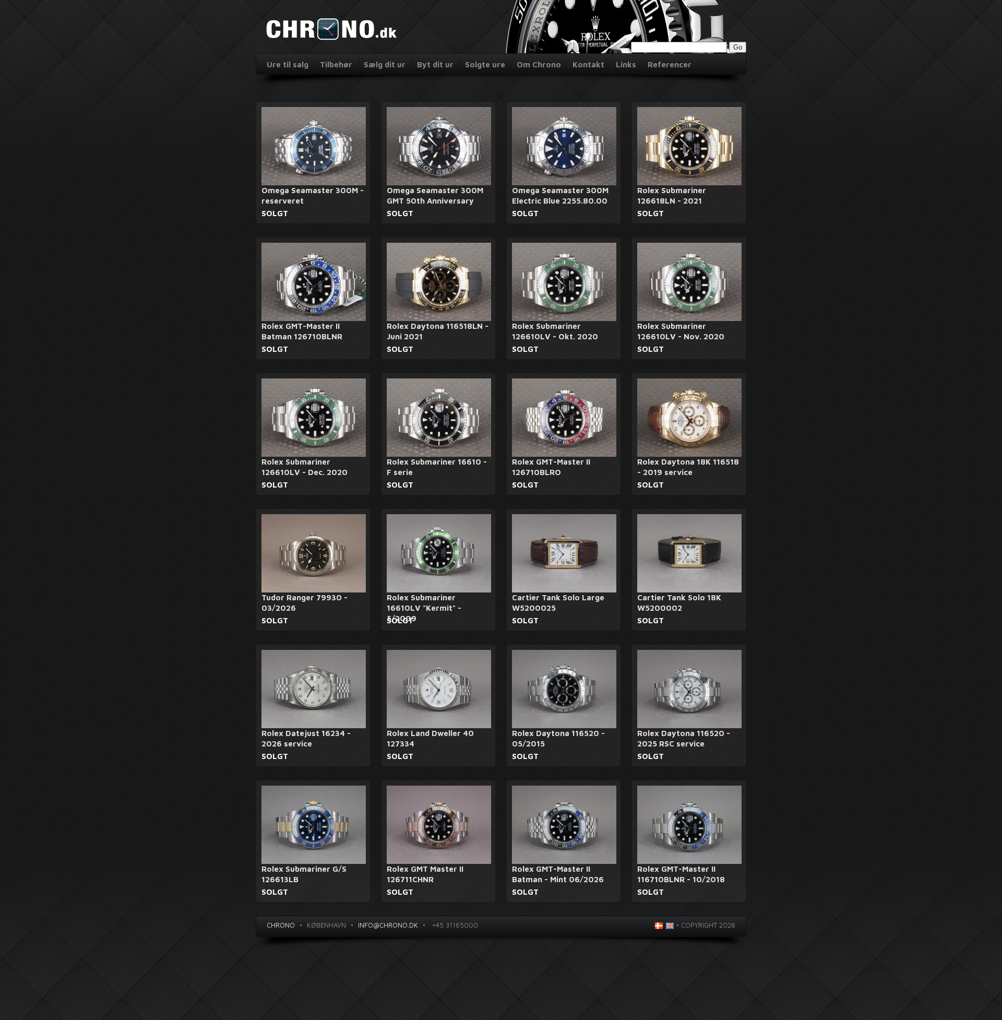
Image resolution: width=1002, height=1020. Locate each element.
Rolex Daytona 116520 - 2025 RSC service (683, 738)
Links (626, 64)
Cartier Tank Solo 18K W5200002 (679, 602)
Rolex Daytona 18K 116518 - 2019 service (688, 467)
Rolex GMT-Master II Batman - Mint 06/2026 (558, 874)
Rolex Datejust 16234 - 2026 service (306, 738)
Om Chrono (539, 64)
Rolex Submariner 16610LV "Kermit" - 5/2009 (424, 608)
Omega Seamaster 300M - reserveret (312, 195)
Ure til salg (287, 64)
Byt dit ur (435, 64)
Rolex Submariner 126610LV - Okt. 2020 (555, 331)
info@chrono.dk (388, 925)
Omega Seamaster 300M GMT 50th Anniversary (435, 195)
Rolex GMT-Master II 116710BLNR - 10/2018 (681, 874)
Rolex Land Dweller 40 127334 (430, 738)
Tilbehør (336, 64)
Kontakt (588, 64)
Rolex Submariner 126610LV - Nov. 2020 (680, 331)
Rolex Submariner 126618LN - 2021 (671, 195)
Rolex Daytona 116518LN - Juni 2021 (437, 331)
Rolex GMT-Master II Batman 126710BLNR (301, 331)
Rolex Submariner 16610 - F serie (437, 467)
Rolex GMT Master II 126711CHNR (425, 874)
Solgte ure (485, 64)
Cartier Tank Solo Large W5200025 (558, 602)
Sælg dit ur (384, 64)
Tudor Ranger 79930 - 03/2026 (304, 602)
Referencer (669, 64)
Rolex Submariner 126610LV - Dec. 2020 (304, 467)
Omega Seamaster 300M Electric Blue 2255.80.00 (560, 195)
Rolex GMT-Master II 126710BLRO (551, 467)
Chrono (281, 925)
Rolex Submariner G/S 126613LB (304, 874)
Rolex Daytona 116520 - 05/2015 (558, 738)
